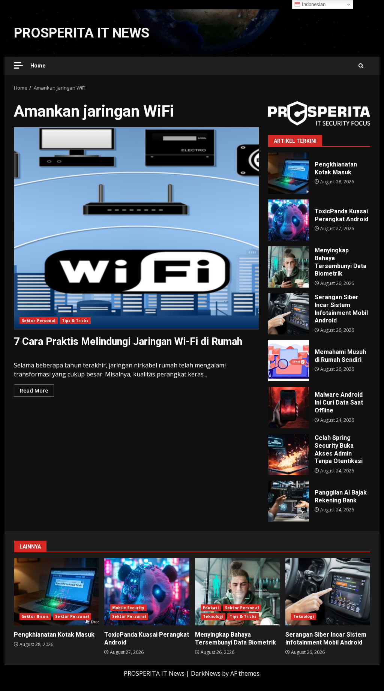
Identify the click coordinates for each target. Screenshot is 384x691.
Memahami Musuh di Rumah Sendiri (288, 360)
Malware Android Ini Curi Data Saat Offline (288, 407)
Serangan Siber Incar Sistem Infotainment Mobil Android (288, 313)
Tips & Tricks (75, 320)
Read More (34, 390)
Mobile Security (128, 607)
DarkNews (205, 673)
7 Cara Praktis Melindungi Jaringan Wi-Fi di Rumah (136, 228)
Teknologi (213, 616)
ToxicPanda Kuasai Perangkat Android (288, 220)
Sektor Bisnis (35, 616)
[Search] (360, 65)
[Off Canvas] (18, 65)
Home (37, 66)
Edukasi (211, 607)
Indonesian (313, 4)
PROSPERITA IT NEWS (81, 33)
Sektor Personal (39, 320)
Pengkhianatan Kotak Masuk (288, 173)
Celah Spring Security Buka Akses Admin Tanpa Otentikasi (288, 454)
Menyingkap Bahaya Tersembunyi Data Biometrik (288, 267)
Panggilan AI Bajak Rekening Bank (288, 501)
